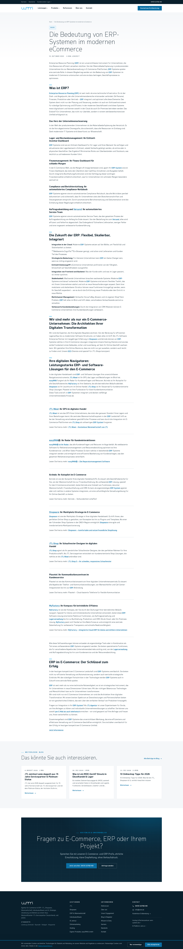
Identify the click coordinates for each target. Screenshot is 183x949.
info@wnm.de (139, 910)
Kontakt (89, 8)
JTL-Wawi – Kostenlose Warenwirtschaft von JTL (88, 427)
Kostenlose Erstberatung (149, 8)
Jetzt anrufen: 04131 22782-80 (81, 866)
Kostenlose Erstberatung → (141, 913)
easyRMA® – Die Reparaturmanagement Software (89, 462)
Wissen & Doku (106, 921)
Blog (53, 27)
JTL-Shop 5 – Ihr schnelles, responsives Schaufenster (89, 561)
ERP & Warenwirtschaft (77, 913)
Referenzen (67, 8)
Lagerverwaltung (56, 619)
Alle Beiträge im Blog (153, 758)
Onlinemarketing (75, 924)
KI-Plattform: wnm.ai (139, 926)
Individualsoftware (76, 917)
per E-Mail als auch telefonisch (67, 712)
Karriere (23, 2)
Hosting (72, 928)
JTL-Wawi (73, 378)
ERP (76, 63)
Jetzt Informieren (56, 730)
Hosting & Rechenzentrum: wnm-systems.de (142, 921)
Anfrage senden (108, 866)
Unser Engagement (107, 913)
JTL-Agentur (92, 705)
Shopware (93, 339)
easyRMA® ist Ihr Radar (59, 445)
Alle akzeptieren (153, 944)
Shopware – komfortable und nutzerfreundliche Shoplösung (92, 530)
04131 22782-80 (156, 2)
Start (50, 22)
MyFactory (72, 384)
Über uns (79, 8)
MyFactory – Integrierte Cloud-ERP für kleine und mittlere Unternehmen (97, 630)
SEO (69, 351)
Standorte (32, 2)
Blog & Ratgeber (106, 917)
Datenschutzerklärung (45, 946)
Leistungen (43, 8)
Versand (77, 209)
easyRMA (53, 381)
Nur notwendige (135, 944)
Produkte (55, 8)
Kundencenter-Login (44, 2)
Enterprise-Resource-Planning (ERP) (64, 93)
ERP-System (117, 168)
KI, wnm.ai (73, 921)
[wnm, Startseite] (27, 8)
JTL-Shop (92, 387)
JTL (71, 906)
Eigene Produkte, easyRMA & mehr (81, 932)
